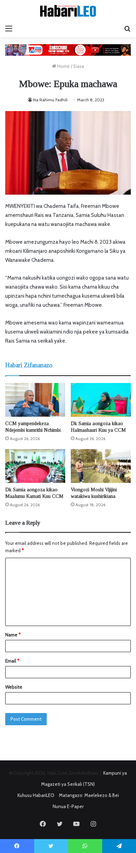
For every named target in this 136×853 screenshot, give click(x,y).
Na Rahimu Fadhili (50, 99)
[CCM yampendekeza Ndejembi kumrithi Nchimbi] (35, 400)
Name (13, 634)
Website (13, 687)
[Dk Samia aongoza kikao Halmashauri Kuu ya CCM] (101, 400)
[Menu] (8, 28)
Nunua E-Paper (68, 806)
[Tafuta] (127, 28)
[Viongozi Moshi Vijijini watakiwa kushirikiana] (101, 466)
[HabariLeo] (68, 11)
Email (12, 661)
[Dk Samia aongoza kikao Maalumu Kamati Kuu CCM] (35, 466)
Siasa (78, 66)
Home (63, 66)
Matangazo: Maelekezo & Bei (89, 795)
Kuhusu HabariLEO (35, 795)
